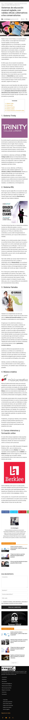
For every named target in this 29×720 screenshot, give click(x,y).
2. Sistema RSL (9, 105)
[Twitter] (13, 718)
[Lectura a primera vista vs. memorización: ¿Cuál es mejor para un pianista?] (5, 549)
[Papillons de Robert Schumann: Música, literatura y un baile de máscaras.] (5, 657)
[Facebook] (2, 718)
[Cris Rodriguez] (2, 19)
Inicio (2, 3)
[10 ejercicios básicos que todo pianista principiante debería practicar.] (5, 556)
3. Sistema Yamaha (10, 107)
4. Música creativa (9, 108)
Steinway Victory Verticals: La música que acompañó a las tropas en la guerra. (19, 641)
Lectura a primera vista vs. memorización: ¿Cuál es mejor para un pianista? (18, 548)
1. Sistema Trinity (9, 103)
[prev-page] (2, 569)
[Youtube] (6, 718)
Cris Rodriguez (7, 19)
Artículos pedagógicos (8, 3)
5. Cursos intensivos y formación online (14, 110)
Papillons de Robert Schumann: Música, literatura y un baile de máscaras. (17, 656)
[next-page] (4, 569)
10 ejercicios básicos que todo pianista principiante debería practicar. (17, 555)
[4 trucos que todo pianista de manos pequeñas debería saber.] (5, 564)
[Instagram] (9, 718)
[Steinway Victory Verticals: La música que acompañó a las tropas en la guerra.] (5, 642)
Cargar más (14, 662)
